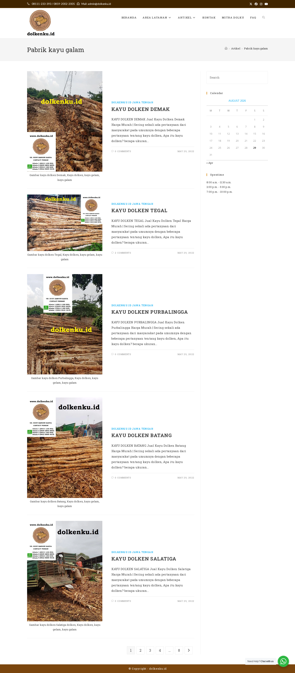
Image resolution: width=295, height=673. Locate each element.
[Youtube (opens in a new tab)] (265, 4)
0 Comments (123, 151)
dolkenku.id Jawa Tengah (132, 102)
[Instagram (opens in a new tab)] (261, 4)
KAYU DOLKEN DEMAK (140, 109)
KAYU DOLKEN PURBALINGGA (149, 312)
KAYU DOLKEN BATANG (141, 435)
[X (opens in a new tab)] (250, 4)
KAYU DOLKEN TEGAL (139, 210)
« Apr (209, 163)
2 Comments (123, 252)
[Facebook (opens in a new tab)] (256, 4)
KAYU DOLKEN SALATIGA (143, 558)
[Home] (226, 48)
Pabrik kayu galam (256, 48)
